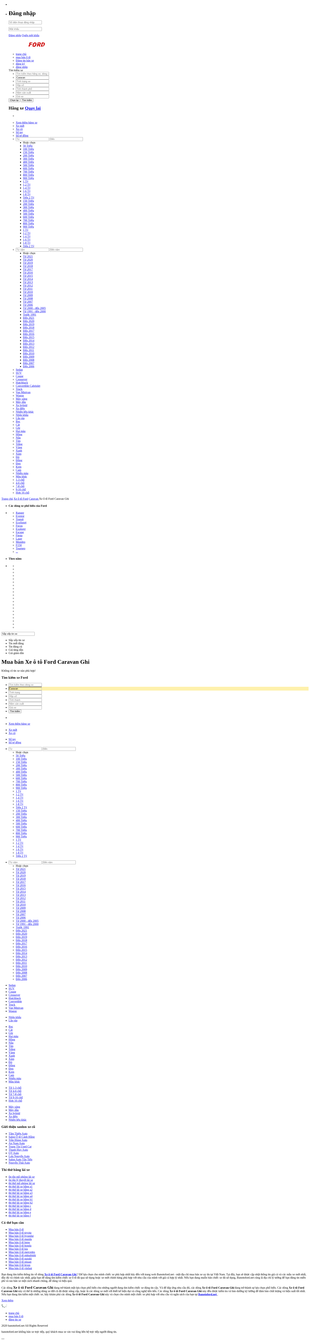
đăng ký (20, 63)
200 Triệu (28, 155)
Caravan (34, 498)
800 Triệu (28, 174)
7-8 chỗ (20, 486)
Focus (19, 525)
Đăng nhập (15, 35)
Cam (18, 470)
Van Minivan (23, 392)
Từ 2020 (28, 259)
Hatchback (22, 382)
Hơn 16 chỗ (22, 492)
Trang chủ (7, 498)
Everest (20, 516)
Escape (20, 532)
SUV (19, 372)
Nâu (18, 437)
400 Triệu (28, 161)
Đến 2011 (28, 350)
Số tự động (22, 135)
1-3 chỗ (20, 479)
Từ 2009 (28, 295)
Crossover (21, 379)
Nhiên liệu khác (25, 411)
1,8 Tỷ (26, 194)
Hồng (19, 434)
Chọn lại (14, 100)
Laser (19, 538)
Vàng (19, 447)
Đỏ (17, 457)
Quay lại (33, 108)
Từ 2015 (28, 275)
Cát (18, 424)
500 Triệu (28, 165)
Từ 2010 (28, 291)
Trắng (19, 444)
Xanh (19, 450)
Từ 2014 (28, 279)
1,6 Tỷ (26, 191)
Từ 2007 (28, 301)
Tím (18, 440)
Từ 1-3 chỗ (15, 1087)
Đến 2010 (28, 353)
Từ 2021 (28, 256)
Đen (18, 463)
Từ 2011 (28, 288)
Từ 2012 (28, 285)
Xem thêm (7, 1300)
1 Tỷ (25, 181)
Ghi (18, 427)
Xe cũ (19, 129)
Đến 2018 (28, 327)
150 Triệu (28, 152)
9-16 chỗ (21, 489)
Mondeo (20, 541)
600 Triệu (28, 168)
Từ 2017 (28, 269)
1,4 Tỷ (26, 187)
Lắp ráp (20, 418)
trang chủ (21, 54)
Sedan (19, 369)
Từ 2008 (28, 298)
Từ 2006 (28, 304)
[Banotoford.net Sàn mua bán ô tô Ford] (35, 47)
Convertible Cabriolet (28, 385)
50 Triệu (27, 145)
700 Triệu (28, 171)
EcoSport (21, 522)
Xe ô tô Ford (21, 498)
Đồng (19, 460)
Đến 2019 (28, 324)
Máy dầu (21, 402)
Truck (19, 389)
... (17, 551)
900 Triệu (28, 178)
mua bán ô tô (23, 57)
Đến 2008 (28, 359)
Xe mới (20, 125)
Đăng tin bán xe (25, 60)
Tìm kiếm (27, 100)
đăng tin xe (15, 1319)
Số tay (19, 132)
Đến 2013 (28, 343)
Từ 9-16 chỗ (16, 1097)
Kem (18, 466)
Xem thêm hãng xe (26, 122)
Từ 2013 (28, 282)
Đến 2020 (28, 321)
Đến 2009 (28, 356)
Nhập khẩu (22, 414)
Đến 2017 (28, 330)
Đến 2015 (28, 337)
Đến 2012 (28, 347)
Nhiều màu (22, 473)
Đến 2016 (28, 334)
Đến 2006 (28, 366)
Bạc (18, 421)
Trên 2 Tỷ (28, 197)
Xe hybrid (21, 405)
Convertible (15, 1001)
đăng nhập (22, 67)
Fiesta (19, 535)
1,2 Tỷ (26, 184)
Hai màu (20, 431)
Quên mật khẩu (30, 35)
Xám (18, 453)
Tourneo (20, 548)
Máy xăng (21, 398)
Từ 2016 (28, 272)
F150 (19, 545)
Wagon (20, 395)
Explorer (21, 529)
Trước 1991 (29, 314)
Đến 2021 (28, 317)
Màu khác (21, 476)
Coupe (19, 376)
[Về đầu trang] (2, 1338)
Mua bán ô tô (16, 1229)
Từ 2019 (28, 262)
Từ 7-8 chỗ (15, 1094)
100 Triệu (28, 149)
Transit (20, 519)
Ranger (20, 512)
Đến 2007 (28, 363)
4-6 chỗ (20, 482)
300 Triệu (28, 158)
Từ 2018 (28, 266)
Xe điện (20, 408)
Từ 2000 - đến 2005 (34, 308)
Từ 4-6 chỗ (15, 1090)
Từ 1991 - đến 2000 (34, 311)
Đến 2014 (28, 340)
